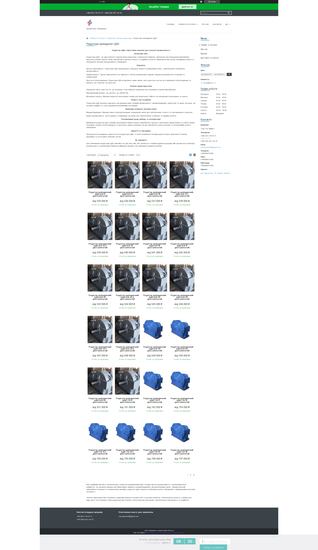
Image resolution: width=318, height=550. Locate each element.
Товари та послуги (187, 24)
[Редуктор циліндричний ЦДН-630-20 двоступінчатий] (100, 278)
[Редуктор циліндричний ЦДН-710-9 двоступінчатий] (154, 381)
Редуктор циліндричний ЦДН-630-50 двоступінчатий (100, 400)
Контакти (217, 24)
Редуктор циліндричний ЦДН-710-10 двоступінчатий (182, 400)
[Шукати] (228, 12)
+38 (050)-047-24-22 (85, 519)
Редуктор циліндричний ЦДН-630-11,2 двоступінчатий (182, 194)
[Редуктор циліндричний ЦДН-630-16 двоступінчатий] (154, 226)
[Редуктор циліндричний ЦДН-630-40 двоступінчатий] (154, 330)
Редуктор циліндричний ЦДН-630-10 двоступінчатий (154, 194)
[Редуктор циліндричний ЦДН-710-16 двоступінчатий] (182, 433)
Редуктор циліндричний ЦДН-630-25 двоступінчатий (154, 297)
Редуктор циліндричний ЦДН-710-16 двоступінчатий (182, 452)
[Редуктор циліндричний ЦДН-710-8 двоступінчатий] (127, 381)
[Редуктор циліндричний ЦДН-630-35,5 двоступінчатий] (127, 330)
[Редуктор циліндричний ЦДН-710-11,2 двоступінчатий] (100, 433)
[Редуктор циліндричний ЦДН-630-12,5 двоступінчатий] (100, 226)
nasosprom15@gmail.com (210, 147)
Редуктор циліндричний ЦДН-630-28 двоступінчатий (182, 297)
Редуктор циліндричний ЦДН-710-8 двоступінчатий (127, 400)
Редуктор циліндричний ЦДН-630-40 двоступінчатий (154, 349)
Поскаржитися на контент (155, 533)
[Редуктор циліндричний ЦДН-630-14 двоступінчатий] (127, 226)
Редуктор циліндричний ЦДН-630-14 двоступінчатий (127, 246)
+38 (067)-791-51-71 (84, 516)
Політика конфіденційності (175, 533)
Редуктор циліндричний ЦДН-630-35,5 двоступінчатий (127, 349)
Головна (170, 24)
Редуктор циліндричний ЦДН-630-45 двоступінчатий (182, 349)
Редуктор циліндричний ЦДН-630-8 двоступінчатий (100, 194)
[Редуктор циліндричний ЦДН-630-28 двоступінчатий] (182, 278)
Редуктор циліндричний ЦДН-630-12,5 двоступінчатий (100, 246)
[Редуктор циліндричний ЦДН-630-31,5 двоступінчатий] (100, 330)
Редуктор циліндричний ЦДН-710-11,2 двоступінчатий (100, 452)
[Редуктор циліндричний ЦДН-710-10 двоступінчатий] (182, 381)
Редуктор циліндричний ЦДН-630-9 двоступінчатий (127, 194)
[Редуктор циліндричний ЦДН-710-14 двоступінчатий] (154, 433)
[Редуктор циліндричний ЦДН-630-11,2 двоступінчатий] (182, 175)
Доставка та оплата (210, 58)
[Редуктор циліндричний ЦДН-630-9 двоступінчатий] (127, 175)
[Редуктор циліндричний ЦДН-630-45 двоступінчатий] (182, 330)
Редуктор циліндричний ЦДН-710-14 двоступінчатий (154, 452)
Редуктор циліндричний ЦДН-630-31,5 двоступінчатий (100, 349)
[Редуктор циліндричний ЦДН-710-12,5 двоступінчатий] (127, 433)
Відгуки (204, 53)
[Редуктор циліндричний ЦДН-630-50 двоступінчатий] (100, 381)
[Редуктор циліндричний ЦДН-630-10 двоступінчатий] (154, 175)
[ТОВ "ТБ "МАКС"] (89, 23)
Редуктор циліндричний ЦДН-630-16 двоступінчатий (154, 246)
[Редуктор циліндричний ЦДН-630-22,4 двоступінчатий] (127, 278)
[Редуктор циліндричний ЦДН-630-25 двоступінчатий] (154, 278)
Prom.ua (171, 530)
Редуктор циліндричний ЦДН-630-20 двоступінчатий (100, 297)
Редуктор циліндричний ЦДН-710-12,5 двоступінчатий (127, 452)
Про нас (205, 24)
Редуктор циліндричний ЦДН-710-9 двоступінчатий (154, 400)
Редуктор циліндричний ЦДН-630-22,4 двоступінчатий (127, 297)
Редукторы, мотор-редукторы (119, 38)
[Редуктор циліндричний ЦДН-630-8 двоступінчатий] (100, 175)
